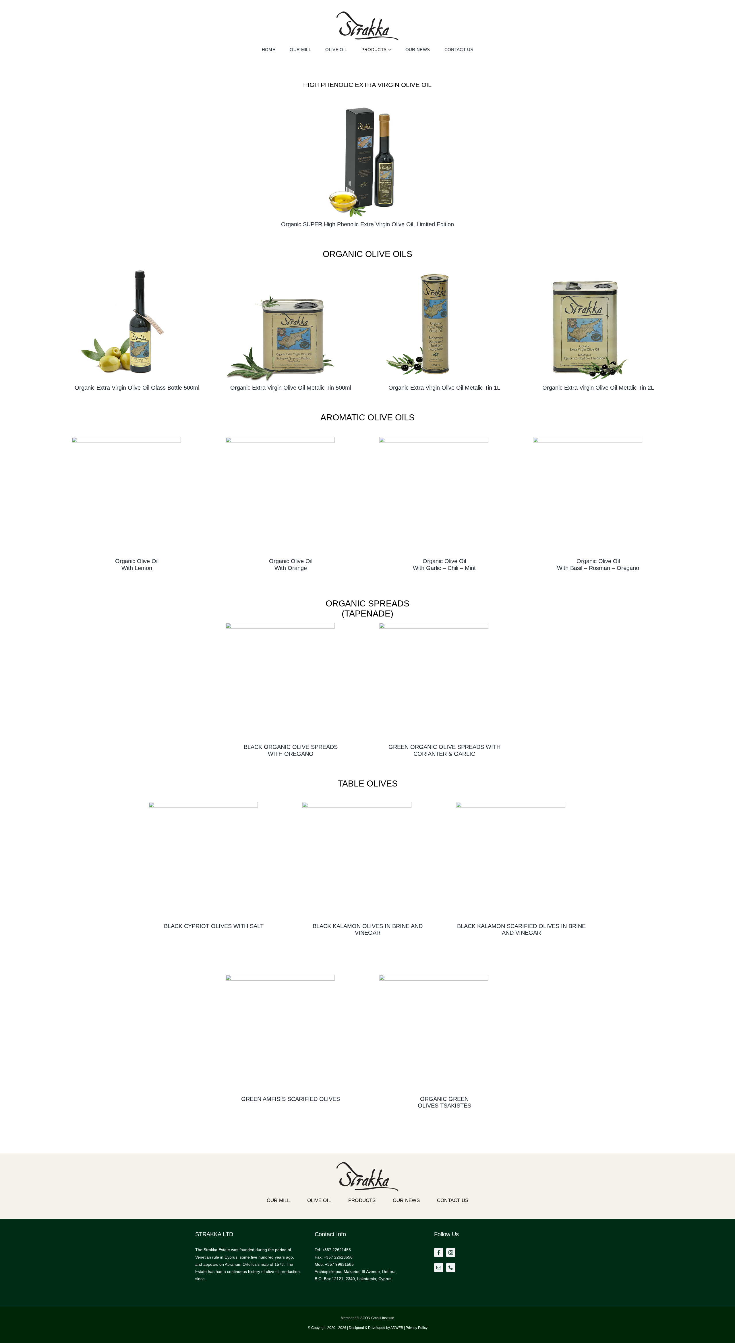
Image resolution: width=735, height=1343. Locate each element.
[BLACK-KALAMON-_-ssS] (510, 804)
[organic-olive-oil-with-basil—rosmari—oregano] (587, 439)
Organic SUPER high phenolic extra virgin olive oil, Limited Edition (367, 224)
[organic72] (126, 265)
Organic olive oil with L (136, 564)
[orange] (280, 439)
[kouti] (280, 265)
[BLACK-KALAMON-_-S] (356, 804)
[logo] (367, 13)
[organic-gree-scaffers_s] (280, 977)
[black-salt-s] (203, 804)
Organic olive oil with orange (290, 564)
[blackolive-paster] (280, 625)
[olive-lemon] (126, 439)
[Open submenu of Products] (390, 49)
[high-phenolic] (367, 102)
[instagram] (450, 1252)
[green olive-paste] (433, 625)
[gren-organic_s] (433, 977)
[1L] (433, 265)
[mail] (438, 1267)
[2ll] (587, 265)
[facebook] (438, 1252)
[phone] (450, 1267)
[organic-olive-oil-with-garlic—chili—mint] (433, 439)
